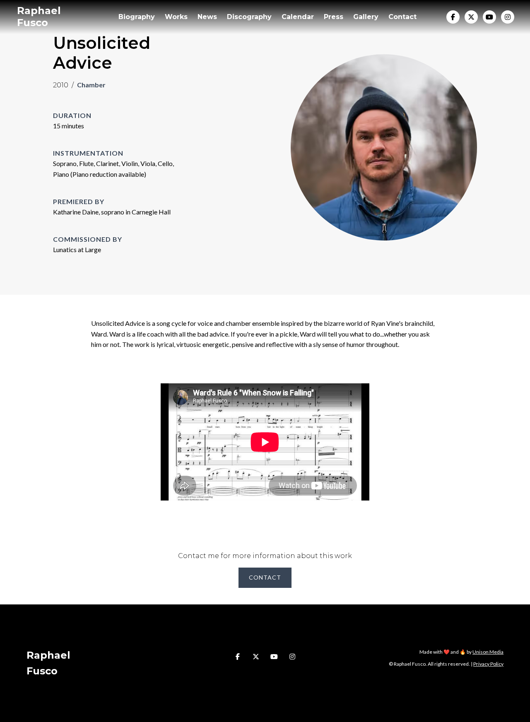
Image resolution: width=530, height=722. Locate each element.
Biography (136, 17)
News (207, 17)
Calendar (298, 17)
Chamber (91, 85)
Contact (402, 17)
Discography (249, 17)
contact (265, 577)
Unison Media (488, 652)
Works (176, 17)
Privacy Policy (488, 664)
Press (333, 17)
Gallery (365, 17)
